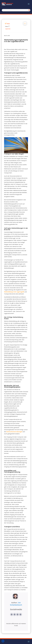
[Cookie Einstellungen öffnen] (3, 642)
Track (25, 23)
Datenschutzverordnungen (14, 432)
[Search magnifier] (29, 10)
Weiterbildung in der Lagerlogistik (14, 292)
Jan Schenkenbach (16, 603)
